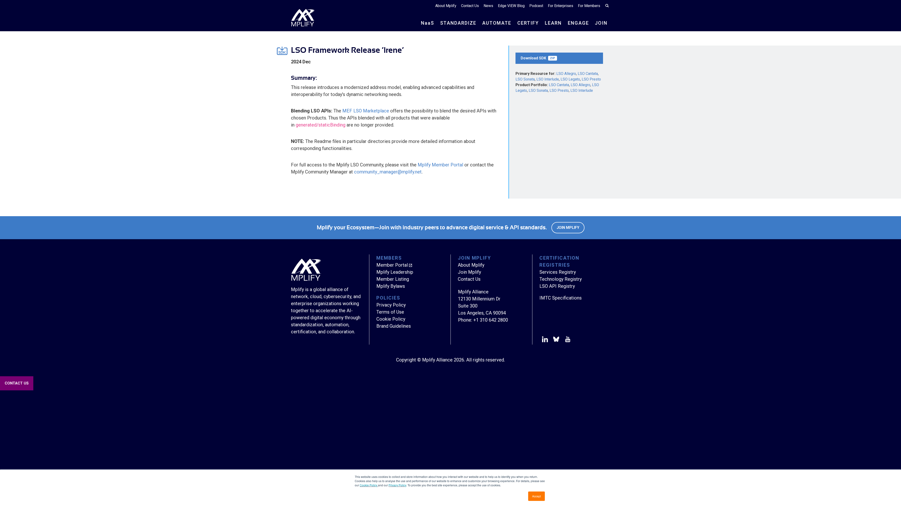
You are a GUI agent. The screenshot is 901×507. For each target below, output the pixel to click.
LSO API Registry (557, 286)
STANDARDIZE (458, 23)
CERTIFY (528, 23)
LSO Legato (570, 79)
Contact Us (470, 6)
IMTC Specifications (560, 298)
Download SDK (538, 58)
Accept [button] (536, 496)
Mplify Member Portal (440, 165)
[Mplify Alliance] (306, 279)
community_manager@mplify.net (388, 172)
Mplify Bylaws (390, 286)
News (488, 6)
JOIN (601, 23)
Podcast (536, 6)
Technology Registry (560, 279)
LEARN (553, 23)
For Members (589, 6)
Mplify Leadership (394, 272)
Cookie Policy (369, 485)
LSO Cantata (588, 73)
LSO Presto (591, 79)
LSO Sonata (525, 79)
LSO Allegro (566, 73)
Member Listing (392, 279)
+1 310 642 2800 (490, 320)
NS (427, 23)
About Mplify (445, 6)
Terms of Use (390, 312)
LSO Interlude (547, 79)
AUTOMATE (496, 23)
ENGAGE (578, 23)
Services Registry (557, 272)
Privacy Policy (397, 485)
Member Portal (392, 265)
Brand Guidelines (393, 326)
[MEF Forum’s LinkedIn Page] (545, 340)
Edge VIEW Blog (511, 6)
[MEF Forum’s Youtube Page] (567, 340)
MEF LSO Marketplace (365, 111)
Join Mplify (568, 227)
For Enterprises (560, 6)
